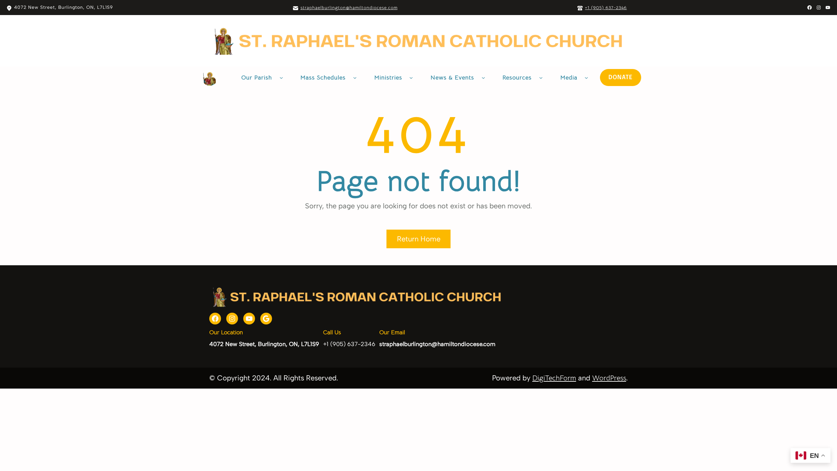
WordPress (609, 378)
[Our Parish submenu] (281, 77)
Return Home (418, 239)
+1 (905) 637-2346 (606, 7)
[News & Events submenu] (483, 77)
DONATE (620, 77)
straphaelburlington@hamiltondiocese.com (349, 7)
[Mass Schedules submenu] (355, 77)
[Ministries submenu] (411, 77)
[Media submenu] (586, 77)
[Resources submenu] (541, 77)
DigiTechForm (554, 378)
